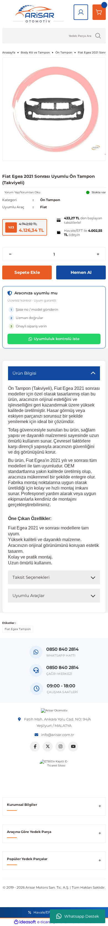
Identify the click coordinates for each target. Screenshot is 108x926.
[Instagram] (60, 747)
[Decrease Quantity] (10, 254)
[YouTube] (73, 747)
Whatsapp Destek (81, 916)
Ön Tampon (50, 200)
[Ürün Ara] (98, 35)
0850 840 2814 (62, 667)
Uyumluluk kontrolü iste (56, 338)
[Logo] (54, 710)
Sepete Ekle (27, 272)
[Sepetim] (99, 12)
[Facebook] (35, 747)
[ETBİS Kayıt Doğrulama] (54, 773)
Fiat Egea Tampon (18, 629)
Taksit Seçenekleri (31, 577)
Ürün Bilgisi (24, 373)
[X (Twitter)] (48, 747)
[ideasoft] (25, 922)
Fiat (43, 207)
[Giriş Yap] (81, 12)
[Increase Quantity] (98, 254)
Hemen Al (81, 272)
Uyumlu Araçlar (28, 595)
